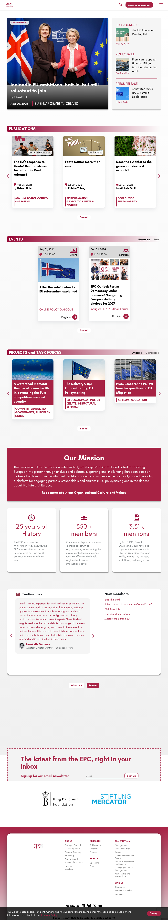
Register (66, 317)
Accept (154, 913)
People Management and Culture (124, 862)
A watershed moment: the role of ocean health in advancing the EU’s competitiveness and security (31, 392)
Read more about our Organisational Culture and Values (84, 492)
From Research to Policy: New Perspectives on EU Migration (134, 388)
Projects (93, 852)
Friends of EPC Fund (74, 862)
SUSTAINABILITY (127, 201)
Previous (7, 175)
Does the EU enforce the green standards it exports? (134, 166)
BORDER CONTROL (38, 198)
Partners (68, 866)
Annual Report (71, 859)
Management (121, 845)
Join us (93, 685)
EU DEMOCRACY (77, 400)
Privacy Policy (49, 915)
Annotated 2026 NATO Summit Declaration (142, 92)
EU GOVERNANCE (30, 410)
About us (76, 685)
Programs (94, 848)
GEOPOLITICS (74, 201)
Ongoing (137, 352)
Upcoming (144, 239)
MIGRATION (22, 201)
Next (158, 175)
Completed (152, 352)
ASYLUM (20, 198)
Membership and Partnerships (122, 875)
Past (156, 239)
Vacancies (119, 894)
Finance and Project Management (124, 869)
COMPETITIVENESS (28, 409)
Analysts (118, 852)
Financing (69, 855)
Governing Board (72, 848)
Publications (95, 845)
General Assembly (73, 852)
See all (84, 217)
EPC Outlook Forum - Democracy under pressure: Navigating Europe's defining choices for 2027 (106, 294)
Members (69, 869)
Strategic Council (73, 845)
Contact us (120, 887)
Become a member (139, 4)
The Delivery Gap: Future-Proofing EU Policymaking (79, 388)
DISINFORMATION (76, 198)
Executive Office (122, 848)
